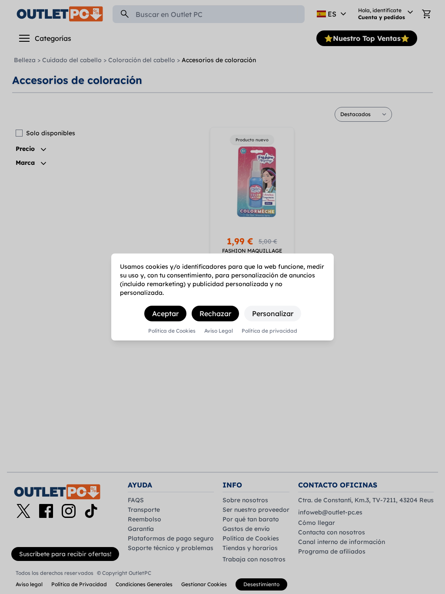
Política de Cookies (172, 331)
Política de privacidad (269, 331)
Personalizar (272, 313)
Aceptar (165, 313)
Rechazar (215, 313)
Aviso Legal (218, 331)
